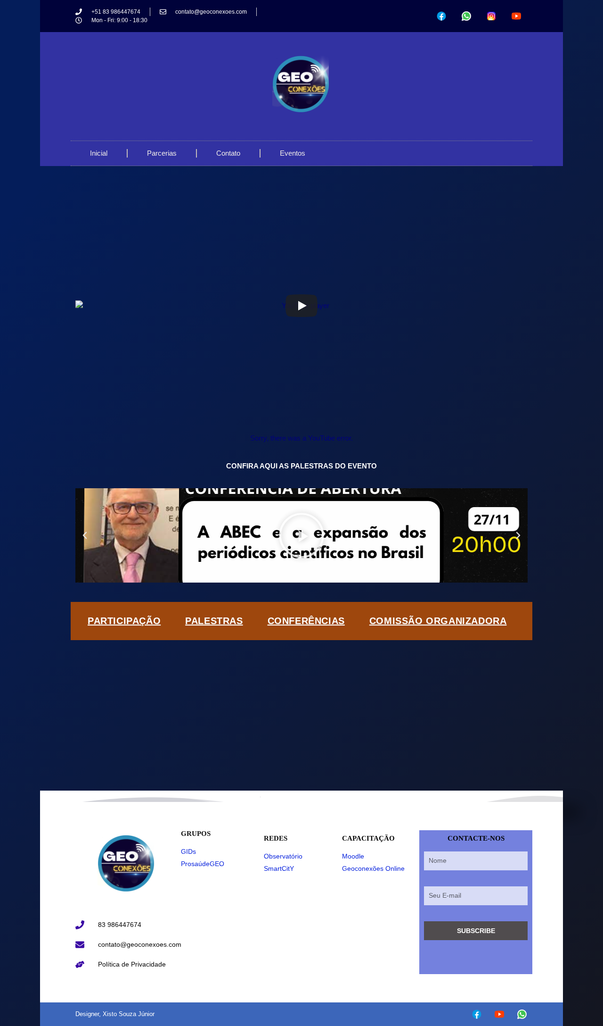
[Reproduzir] (301, 535)
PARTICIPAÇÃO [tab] (124, 621)
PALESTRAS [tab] (214, 621)
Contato (228, 153)
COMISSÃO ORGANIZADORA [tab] (438, 621)
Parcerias (162, 153)
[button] (85, 535)
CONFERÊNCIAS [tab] (306, 621)
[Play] (301, 305)
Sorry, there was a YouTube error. (301, 438)
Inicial (98, 153)
